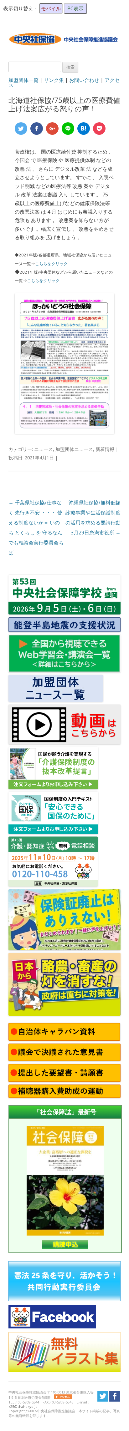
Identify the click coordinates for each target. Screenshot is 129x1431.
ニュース (43, 449)
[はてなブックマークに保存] (83, 128)
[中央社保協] (64, 50)
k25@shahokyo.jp (23, 1406)
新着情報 (104, 449)
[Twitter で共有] (21, 128)
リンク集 (54, 80)
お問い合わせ (84, 80)
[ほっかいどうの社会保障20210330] (64, 431)
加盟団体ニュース (74, 449)
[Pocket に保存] (99, 128)
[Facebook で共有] (36, 128)
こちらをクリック (51, 263)
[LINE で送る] (68, 128)
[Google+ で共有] (52, 128)
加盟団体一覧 (23, 80)
